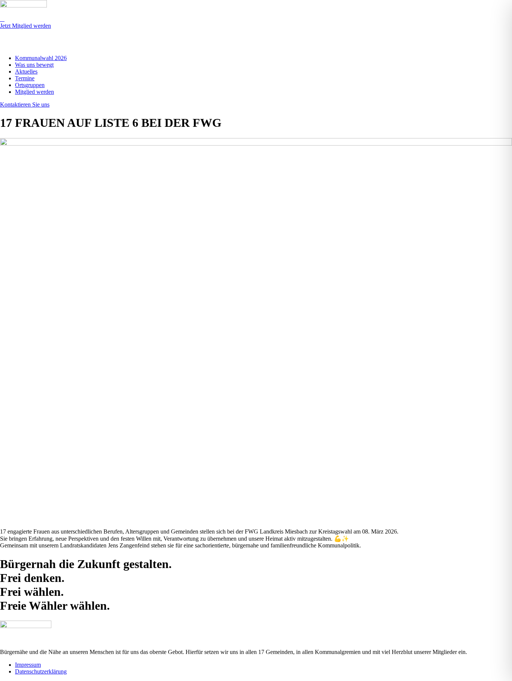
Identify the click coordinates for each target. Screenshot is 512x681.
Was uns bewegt (34, 65)
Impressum (28, 664)
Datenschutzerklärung (41, 671)
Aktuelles (26, 71)
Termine (24, 78)
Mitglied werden (34, 92)
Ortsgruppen (30, 85)
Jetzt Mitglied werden (25, 26)
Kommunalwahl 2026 (41, 58)
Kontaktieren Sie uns (24, 104)
